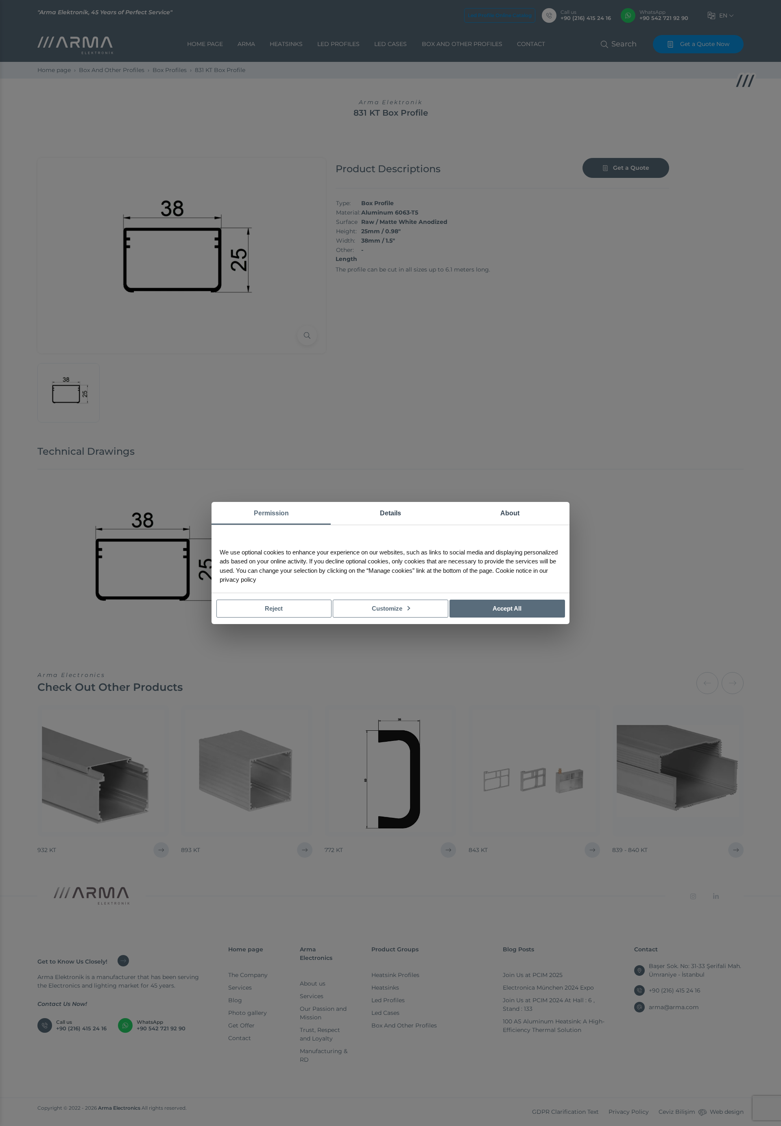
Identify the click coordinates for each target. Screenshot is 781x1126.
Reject (274, 608)
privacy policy (238, 579)
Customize (388, 608)
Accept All (507, 608)
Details (390, 513)
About (509, 513)
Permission (271, 513)
